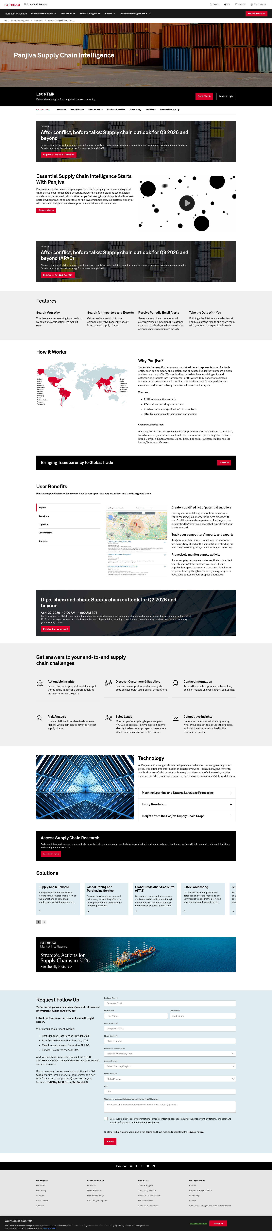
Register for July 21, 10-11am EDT (58, 154)
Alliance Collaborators (148, 1205)
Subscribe (224, 462)
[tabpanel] (169, 542)
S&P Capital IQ (80, 1082)
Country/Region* (111, 1061)
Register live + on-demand (55, 629)
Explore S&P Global (37, 4)
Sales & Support (145, 1185)
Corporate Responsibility (200, 1190)
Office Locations (145, 1200)
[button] (187, 203)
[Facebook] (136, 1166)
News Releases (94, 1190)
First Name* (109, 1011)
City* (106, 1086)
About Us (40, 1205)
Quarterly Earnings (95, 1195)
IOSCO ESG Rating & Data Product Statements (210, 1205)
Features (61, 109)
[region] (136, 1223)
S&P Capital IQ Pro (58, 1082)
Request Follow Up (256, 13)
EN (228, 4)
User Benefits (95, 109)
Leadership (194, 1195)
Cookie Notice (49, 1228)
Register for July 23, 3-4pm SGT (57, 275)
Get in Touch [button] (204, 96)
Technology (135, 109)
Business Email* (110, 998)
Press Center (42, 1200)
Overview (91, 1185)
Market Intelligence (20, 20)
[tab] (69, 507)
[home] (6, 20)
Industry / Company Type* (114, 1048)
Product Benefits (116, 109)
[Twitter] (131, 1166)
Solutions (38, 20)
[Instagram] (142, 1166)
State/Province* (110, 1074)
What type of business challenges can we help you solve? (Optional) (131, 1099)
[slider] (136, 903)
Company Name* (111, 1023)
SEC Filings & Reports (97, 1200)
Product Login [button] (226, 96)
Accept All (218, 1223)
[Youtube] (148, 1166)
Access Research (51, 854)
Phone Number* (110, 1036)
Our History (41, 1190)
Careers (192, 1185)
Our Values (41, 1185)
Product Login (260, 4)
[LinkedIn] (153, 1166)
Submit (110, 1141)
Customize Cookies (198, 1223)
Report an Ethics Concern (149, 1195)
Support (242, 4)
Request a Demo (46, 210)
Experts (192, 1200)
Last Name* (175, 1011)
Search (216, 4)
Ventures (40, 1195)
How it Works (77, 109)
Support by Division (147, 1190)
